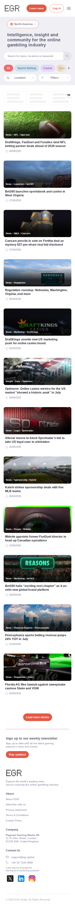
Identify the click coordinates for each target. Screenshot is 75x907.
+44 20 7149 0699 (22, 862)
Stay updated (17, 754)
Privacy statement (16, 809)
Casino (47, 68)
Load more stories (37, 717)
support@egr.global (22, 857)
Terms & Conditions (17, 815)
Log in (57, 8)
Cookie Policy (14, 820)
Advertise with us (16, 804)
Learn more (36, 8)
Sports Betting (26, 68)
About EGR (12, 799)
